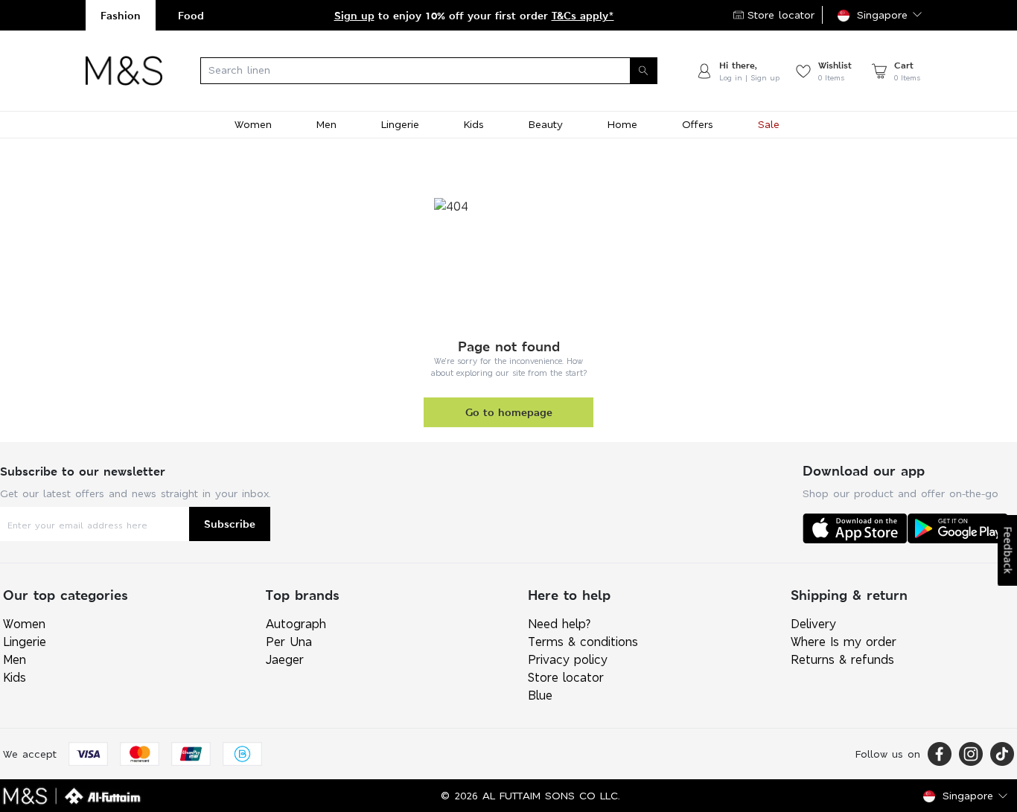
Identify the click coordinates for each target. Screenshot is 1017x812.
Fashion (121, 15)
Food (191, 15)
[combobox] (428, 70)
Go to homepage (508, 412)
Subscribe (229, 524)
